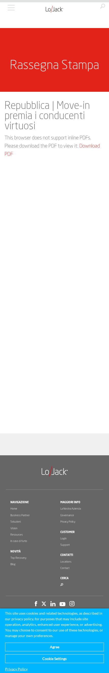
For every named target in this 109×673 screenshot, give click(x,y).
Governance (67, 515)
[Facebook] (36, 604)
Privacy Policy (67, 521)
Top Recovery (18, 557)
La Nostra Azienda (70, 508)
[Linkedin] (53, 604)
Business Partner (20, 515)
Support (65, 544)
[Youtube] (62, 604)
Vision (13, 528)
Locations (65, 561)
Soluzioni (15, 521)
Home (13, 508)
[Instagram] (72, 604)
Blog (12, 564)
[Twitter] (43, 604)
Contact (64, 568)
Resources (16, 534)
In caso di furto (18, 541)
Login (63, 538)
